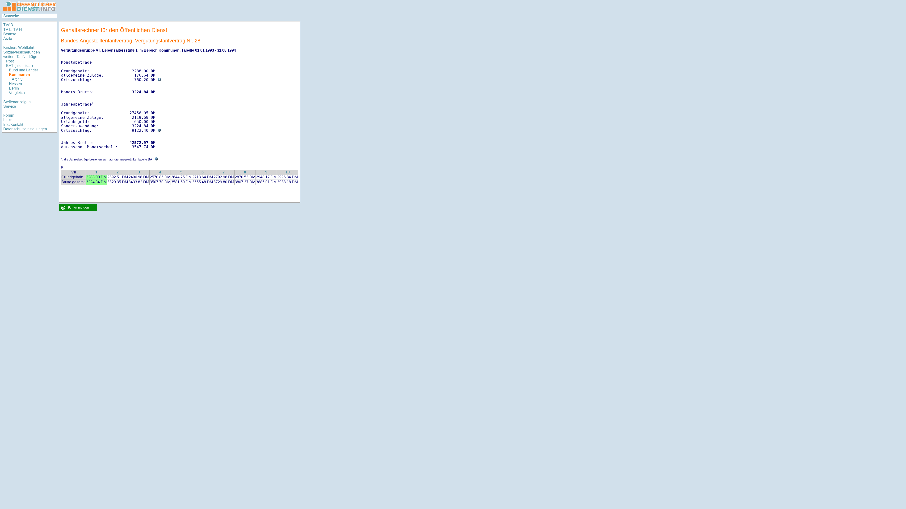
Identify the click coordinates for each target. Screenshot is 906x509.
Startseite (11, 16)
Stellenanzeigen (17, 102)
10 (287, 172)
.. (69, 172)
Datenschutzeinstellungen (25, 129)
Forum (8, 115)
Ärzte (7, 39)
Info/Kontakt (13, 125)
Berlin (14, 88)
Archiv (17, 79)
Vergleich (17, 93)
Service (9, 106)
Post (10, 61)
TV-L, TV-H (12, 30)
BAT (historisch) (19, 66)
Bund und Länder (23, 70)
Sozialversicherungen (21, 52)
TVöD (8, 25)
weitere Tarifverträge (20, 57)
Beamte (9, 34)
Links (7, 120)
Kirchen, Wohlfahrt (18, 47)
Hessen (15, 84)
